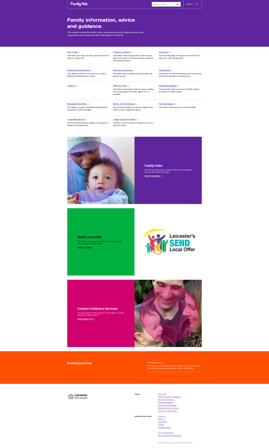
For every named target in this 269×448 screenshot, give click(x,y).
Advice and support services (168, 408)
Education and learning (166, 400)
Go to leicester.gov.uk (165, 433)
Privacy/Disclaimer (164, 427)
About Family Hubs (153, 176)
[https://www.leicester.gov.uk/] (77, 396)
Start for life (162, 394)
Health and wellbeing (165, 402)
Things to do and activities (167, 411)
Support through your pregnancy (169, 397)
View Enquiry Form (85, 319)
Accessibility (162, 422)
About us (161, 419)
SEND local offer (84, 247)
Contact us (162, 416)
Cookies (161, 425)
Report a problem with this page (169, 436)
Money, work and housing (167, 405)
